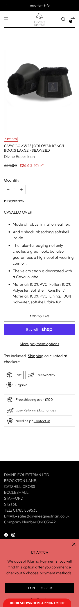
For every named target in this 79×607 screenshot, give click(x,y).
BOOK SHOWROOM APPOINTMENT (37, 603)
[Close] (73, 544)
